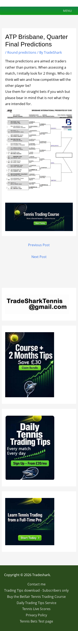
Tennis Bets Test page (36, 621)
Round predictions (21, 52)
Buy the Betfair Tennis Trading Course (36, 596)
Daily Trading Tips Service (36, 603)
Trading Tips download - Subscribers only (36, 590)
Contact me (36, 584)
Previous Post (39, 245)
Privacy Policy (36, 615)
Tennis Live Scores (36, 609)
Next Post (39, 256)
